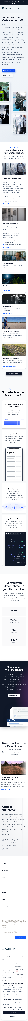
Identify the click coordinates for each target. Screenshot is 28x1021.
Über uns (17, 960)
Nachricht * (5, 907)
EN (21, 8)
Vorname (4, 863)
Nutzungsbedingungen (7, 932)
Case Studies (18, 966)
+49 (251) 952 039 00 (11, 845)
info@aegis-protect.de (11, 849)
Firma (3, 877)
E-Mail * (4, 885)
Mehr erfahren (14, 695)
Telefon (4, 892)
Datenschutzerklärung (11, 931)
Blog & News (18, 963)
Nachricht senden (20, 937)
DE (18, 8)
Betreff (3, 899)
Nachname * (5, 870)
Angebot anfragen (14, 373)
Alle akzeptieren (14, 1012)
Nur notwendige (14, 1016)
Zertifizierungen (19, 974)
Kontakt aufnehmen (8, 70)
